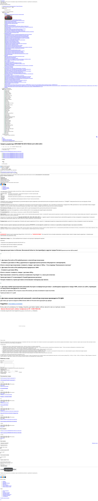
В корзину (2, 177)
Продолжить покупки (4, 443)
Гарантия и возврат (12, 6)
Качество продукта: (3, 372)
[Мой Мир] (3, 184)
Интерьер (6, 55)
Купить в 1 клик (3, 178)
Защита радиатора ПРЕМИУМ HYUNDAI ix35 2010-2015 (10, 432)
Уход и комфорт (7, 60)
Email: (1, 362)
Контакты (20, 6)
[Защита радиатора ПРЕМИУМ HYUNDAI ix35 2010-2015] (10, 151)
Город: (1, 361)
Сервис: (1, 371)
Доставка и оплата (5, 6)
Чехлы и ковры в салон (8, 74)
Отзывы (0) (4, 189)
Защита (5, 13)
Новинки (6, 87)
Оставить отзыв (3, 373)
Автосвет (6, 24)
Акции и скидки (7, 83)
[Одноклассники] (2, 184)
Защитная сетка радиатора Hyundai (8, 140)
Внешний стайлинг (7, 33)
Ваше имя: (2, 360)
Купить (1, 385)
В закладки (3, 183)
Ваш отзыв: (2, 367)
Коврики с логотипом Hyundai (6, 396)
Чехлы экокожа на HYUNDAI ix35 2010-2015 (8, 421)
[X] (5, 184)
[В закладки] (4, 385)
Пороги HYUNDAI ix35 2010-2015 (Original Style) (9, 413)
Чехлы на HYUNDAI (4, 404)
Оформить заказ (95, 443)
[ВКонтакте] (1, 184)
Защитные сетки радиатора (7, 139)
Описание (4, 186)
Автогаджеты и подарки (8, 67)
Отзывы (17, 6)
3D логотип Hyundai (4, 388)
